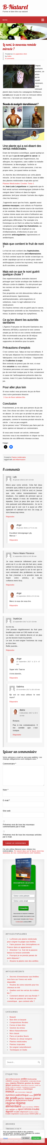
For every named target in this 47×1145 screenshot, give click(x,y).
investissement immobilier (29, 1087)
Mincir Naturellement (18, 1031)
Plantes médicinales (18, 457)
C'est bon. (36, 1138)
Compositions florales (19, 1022)
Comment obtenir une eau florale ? (24, 996)
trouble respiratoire (12, 1114)
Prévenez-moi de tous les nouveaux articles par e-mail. (22, 836)
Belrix (9, 56)
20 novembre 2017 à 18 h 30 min (28, 689)
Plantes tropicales (17, 1044)
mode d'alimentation (20, 1092)
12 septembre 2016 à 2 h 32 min (27, 596)
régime (10, 1103)
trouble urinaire (24, 1114)
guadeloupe (16, 1085)
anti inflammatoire (19, 459)
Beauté (13, 1017)
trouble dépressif (21, 1112)
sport (21, 1109)
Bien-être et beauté (18, 1020)
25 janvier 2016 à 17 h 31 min (26, 528)
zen (40, 1114)
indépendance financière (27, 1085)
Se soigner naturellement (20, 1047)
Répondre (10, 517)
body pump (32, 1079)
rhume (30, 1100)
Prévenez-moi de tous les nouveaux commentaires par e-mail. (18, 826)
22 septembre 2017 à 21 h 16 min (25, 622)
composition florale (35, 1081)
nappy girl (29, 1092)
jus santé (17, 1089)
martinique (28, 1089)
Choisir (5, 1138)
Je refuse (26, 1138)
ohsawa (31, 1095)
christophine (24, 1081)
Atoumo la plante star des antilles (24, 961)
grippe (8, 1085)
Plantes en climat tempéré (21, 1039)
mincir (10, 1091)
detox (8, 1083)
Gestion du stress (17, 1028)
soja (16, 1109)
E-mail (6, 800)
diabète (13, 1083)
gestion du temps (32, 1083)
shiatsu (36, 1107)
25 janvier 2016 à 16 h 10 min (23, 480)
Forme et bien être (17, 1025)
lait (22, 1089)
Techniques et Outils (18, 1050)
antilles (24, 1079)
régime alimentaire (16, 1104)
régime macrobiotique (27, 1106)
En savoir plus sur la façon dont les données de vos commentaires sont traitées (23, 852)
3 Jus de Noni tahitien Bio (14, 397)
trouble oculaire (33, 1112)
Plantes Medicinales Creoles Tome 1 (18, 184)
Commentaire (9, 764)
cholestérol (15, 1081)
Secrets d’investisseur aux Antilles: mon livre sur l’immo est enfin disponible (23, 979)
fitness (20, 1083)
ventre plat (33, 1114)
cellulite (9, 1081)
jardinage (10, 1089)
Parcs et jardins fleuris (19, 1036)
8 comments (9, 58)
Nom (5, 790)
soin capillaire (10, 1109)
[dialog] (22, 1136)
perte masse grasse (29, 1098)
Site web (6, 811)
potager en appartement (16, 1100)
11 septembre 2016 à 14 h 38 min (25, 556)
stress (28, 1109)
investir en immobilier (16, 1087)
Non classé (14, 1033)
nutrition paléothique (17, 1095)
